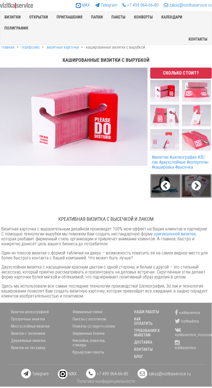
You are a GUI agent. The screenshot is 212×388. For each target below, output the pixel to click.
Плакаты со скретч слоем (94, 326)
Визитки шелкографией (30, 312)
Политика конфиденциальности (106, 381)
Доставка (143, 342)
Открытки (38, 17)
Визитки (12, 17)
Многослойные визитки (30, 326)
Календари (171, 17)
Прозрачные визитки (28, 319)
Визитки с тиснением (28, 333)
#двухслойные (173, 162)
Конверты (143, 17)
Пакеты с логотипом (89, 319)
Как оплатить (143, 321)
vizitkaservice (189, 312)
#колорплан (197, 162)
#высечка (184, 167)
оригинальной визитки (174, 233)
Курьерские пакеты (88, 352)
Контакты (198, 39)
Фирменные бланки (88, 333)
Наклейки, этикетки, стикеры (89, 342)
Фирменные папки (88, 312)
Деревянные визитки (28, 340)
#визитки (161, 157)
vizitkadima (189, 321)
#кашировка (163, 167)
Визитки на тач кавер (28, 348)
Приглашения (69, 17)
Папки (97, 17)
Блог (138, 356)
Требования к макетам (147, 332)
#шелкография (184, 157)
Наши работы (146, 312)
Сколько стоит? (181, 73)
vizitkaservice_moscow (190, 335)
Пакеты (118, 17)
